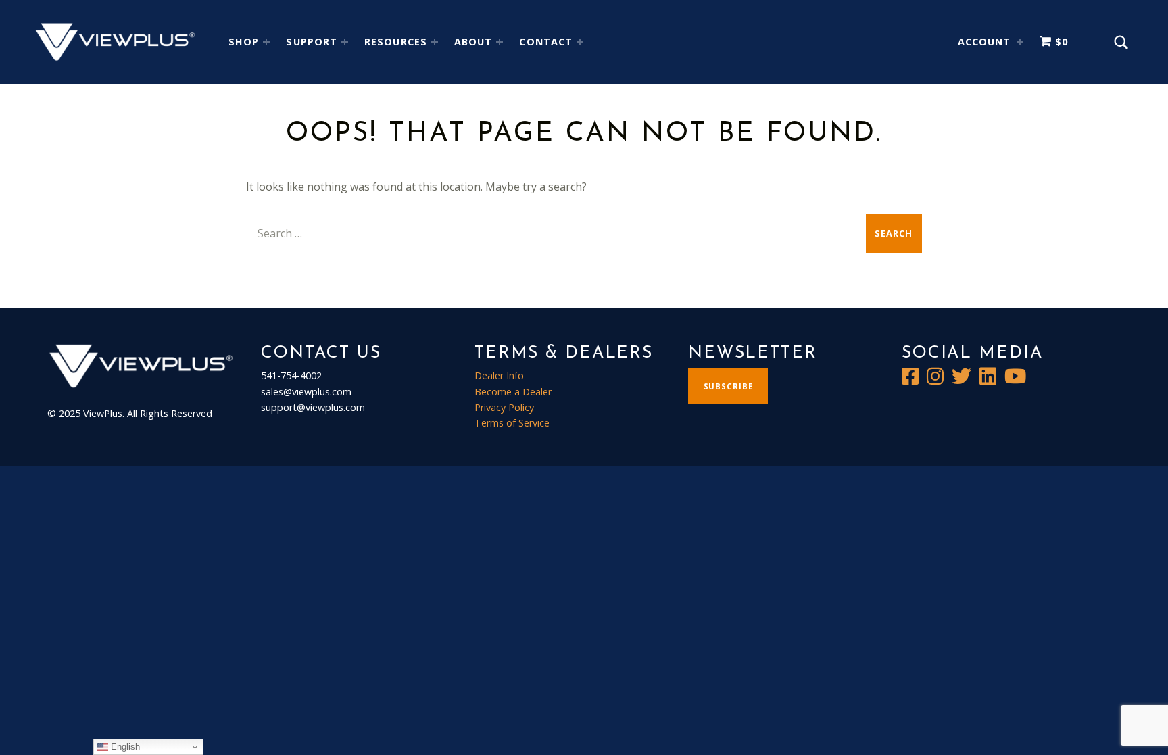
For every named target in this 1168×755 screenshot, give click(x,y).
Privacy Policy (504, 407)
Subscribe (728, 386)
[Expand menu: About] (499, 42)
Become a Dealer (513, 391)
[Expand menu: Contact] (580, 42)
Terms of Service (512, 422)
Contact (546, 41)
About (473, 41)
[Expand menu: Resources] (434, 42)
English (124, 746)
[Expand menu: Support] (344, 42)
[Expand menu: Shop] (266, 42)
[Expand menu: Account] (1020, 42)
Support (311, 41)
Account (984, 41)
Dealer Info (499, 375)
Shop (243, 41)
